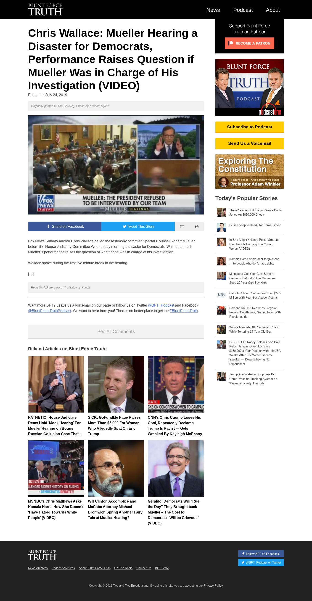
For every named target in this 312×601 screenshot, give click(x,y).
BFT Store (162, 568)
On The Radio (123, 568)
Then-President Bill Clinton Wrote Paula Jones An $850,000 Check (255, 212)
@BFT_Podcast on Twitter (263, 562)
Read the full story (43, 287)
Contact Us (143, 568)
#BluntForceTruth (184, 311)
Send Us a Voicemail (249, 143)
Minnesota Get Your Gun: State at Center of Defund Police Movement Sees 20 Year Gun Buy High (252, 278)
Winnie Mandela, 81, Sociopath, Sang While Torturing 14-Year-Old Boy (254, 329)
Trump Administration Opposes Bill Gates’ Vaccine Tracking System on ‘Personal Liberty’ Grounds (253, 379)
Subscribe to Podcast (249, 126)
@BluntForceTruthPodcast (49, 311)
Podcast (243, 10)
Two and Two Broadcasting (130, 585)
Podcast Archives (63, 568)
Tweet (140, 226)
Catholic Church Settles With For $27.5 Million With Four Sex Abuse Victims (255, 295)
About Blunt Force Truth (95, 568)
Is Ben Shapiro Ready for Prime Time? (254, 225)
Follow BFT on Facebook (262, 554)
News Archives (38, 568)
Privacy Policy (213, 585)
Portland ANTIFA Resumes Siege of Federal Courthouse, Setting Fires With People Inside (255, 312)
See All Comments (116, 331)
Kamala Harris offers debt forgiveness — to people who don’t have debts (254, 261)
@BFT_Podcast (161, 305)
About (273, 10)
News (213, 10)
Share (67, 226)
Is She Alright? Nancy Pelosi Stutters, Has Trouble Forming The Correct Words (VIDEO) (254, 244)
